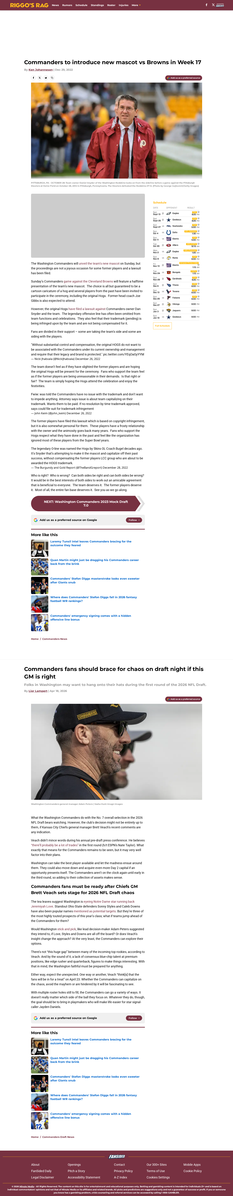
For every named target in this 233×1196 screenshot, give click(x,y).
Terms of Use (156, 1171)
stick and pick (66, 929)
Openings (74, 1164)
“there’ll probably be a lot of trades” (54, 845)
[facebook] (206, 4)
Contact (119, 1164)
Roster (111, 5)
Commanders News (54, 638)
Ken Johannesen (41, 69)
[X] (213, 4)
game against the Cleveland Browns (88, 281)
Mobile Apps (192, 1164)
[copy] (52, 77)
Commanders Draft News (58, 1137)
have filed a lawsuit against (87, 309)
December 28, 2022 (115, 467)
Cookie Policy (193, 1171)
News (55, 5)
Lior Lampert (38, 691)
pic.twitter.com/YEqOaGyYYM (123, 354)
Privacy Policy (123, 1171)
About (35, 1164)
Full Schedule (162, 325)
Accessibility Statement (84, 1177)
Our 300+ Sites (157, 1164)
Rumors (67, 5)
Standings (97, 5)
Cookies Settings (158, 1177)
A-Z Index (120, 1177)
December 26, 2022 (87, 359)
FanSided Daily (41, 1171)
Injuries (123, 5)
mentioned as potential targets (95, 911)
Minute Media (26, 1186)
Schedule (81, 5)
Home (35, 638)
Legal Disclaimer (42, 1177)
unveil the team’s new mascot (99, 263)
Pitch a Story (76, 1171)
